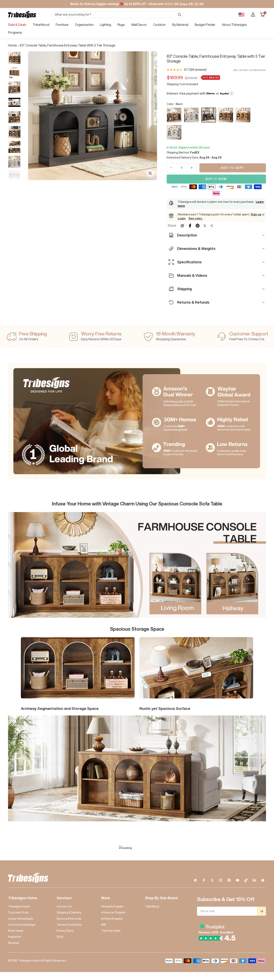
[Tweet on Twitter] (204, 225)
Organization (84, 24)
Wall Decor (139, 24)
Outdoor (159, 24)
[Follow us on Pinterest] (229, 880)
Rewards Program (112, 906)
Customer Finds (18, 912)
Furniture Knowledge (22, 924)
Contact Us (64, 906)
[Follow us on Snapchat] (263, 880)
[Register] (261, 911)
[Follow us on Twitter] (212, 880)
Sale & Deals (17, 24)
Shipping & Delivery (69, 912)
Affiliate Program (112, 918)
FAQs (60, 936)
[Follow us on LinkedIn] (254, 880)
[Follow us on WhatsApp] (195, 880)
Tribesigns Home (19, 906)
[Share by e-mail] (211, 225)
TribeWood (41, 24)
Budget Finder (205, 24)
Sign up (256, 214)
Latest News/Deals (20, 918)
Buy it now (216, 179)
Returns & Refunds (69, 918)
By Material (180, 24)
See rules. (196, 218)
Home (12, 45)
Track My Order (111, 930)
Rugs (121, 24)
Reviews (13, 943)
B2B (103, 924)
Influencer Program (113, 912)
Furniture (62, 24)
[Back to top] (257, 952)
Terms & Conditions (69, 924)
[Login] (253, 14)
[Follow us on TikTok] (246, 880)
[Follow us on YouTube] (237, 880)
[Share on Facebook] (190, 226)
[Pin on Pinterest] (198, 226)
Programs (15, 32)
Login (182, 218)
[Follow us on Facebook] (204, 880)
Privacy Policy (65, 930)
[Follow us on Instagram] (220, 880)
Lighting (105, 24)
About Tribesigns (234, 24)
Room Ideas (15, 930)
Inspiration (14, 936)
